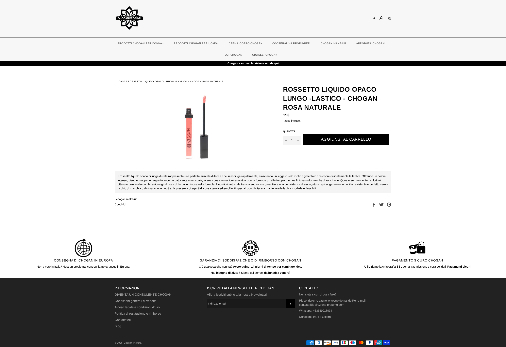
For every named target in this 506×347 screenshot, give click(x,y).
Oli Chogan (233, 54)
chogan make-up (333, 43)
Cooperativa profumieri (291, 43)
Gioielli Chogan (265, 54)
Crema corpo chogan (245, 43)
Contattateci (123, 320)
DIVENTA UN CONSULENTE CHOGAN (143, 294)
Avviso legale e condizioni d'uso (137, 307)
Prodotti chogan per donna (140, 43)
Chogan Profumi (132, 342)
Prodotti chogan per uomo (195, 43)
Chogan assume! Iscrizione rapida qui (253, 63)
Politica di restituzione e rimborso (138, 313)
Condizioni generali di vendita (136, 301)
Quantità (289, 131)
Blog (118, 326)
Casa (122, 81)
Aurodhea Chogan (370, 43)
